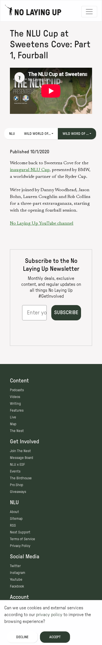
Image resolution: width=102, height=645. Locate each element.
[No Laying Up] (33, 11)
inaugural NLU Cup (30, 170)
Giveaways (18, 491)
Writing (15, 403)
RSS (13, 525)
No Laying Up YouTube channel (41, 223)
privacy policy (49, 614)
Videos (15, 397)
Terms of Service (22, 539)
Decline (22, 637)
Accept (55, 637)
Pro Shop (16, 485)
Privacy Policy (20, 546)
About (14, 512)
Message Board (21, 457)
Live (13, 417)
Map (13, 424)
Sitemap (16, 518)
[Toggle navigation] (89, 11)
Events (15, 471)
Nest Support (20, 532)
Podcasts (17, 390)
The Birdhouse (21, 478)
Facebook (17, 586)
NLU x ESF (17, 464)
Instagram (17, 572)
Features (17, 410)
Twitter (15, 566)
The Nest (17, 431)
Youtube (16, 579)
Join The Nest (20, 451)
